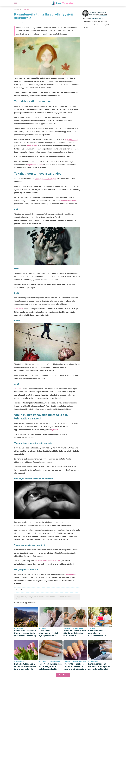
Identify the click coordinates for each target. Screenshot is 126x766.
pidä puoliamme (71, 139)
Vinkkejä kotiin (94, 661)
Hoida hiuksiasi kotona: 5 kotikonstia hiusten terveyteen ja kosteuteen (74, 633)
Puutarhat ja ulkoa (21, 661)
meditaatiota (71, 574)
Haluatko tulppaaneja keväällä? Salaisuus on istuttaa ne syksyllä (25, 666)
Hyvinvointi (17, 9)
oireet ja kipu (32, 146)
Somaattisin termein (69, 201)
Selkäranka (18, 309)
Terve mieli (26, 9)
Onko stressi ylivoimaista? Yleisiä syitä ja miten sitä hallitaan (48, 633)
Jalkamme (18, 389)
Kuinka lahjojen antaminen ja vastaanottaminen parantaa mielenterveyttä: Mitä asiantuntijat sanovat (98, 633)
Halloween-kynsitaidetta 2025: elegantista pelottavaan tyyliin (51, 666)
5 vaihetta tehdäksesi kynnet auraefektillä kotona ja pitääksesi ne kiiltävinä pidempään (74, 666)
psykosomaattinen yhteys (45, 178)
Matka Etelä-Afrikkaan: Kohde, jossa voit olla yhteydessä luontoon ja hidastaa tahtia (25, 633)
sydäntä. (55, 430)
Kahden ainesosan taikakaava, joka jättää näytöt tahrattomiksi (99, 666)
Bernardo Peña (101, 14)
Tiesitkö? (91, 628)
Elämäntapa (18, 628)
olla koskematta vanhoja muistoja (47, 561)
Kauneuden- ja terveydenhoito (74, 628)
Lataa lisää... (63, 675)
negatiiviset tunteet (35, 165)
